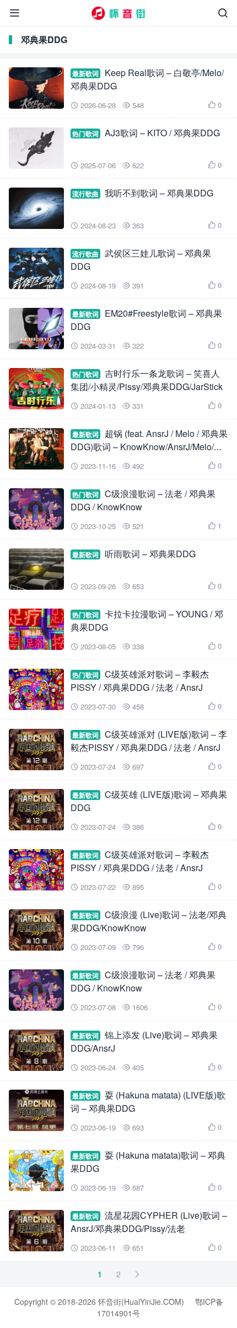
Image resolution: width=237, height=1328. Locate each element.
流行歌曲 (85, 194)
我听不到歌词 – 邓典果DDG (159, 192)
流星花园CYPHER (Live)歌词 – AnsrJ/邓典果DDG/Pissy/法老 (149, 1222)
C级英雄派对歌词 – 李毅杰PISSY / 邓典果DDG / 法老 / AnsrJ (140, 681)
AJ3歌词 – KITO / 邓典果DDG (162, 132)
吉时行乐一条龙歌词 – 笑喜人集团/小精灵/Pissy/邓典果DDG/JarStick (147, 380)
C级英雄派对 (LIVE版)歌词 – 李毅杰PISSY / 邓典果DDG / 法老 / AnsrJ (149, 741)
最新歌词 (85, 73)
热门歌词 (85, 133)
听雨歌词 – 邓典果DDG (150, 553)
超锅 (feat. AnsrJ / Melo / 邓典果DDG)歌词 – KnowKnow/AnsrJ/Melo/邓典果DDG (149, 446)
